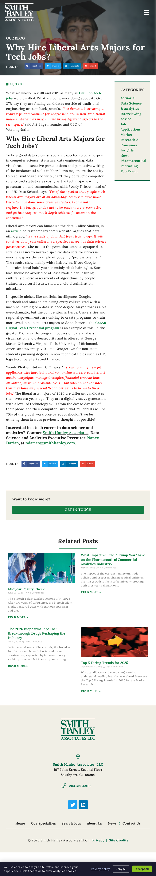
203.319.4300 (80, 786)
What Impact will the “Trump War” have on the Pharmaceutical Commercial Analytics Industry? (113, 559)
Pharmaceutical (133, 161)
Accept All (142, 868)
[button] (34, 66)
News (125, 156)
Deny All (121, 868)
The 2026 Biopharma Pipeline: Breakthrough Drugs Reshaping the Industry (36, 633)
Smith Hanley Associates (65, 432)
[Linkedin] (83, 804)
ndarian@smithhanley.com (50, 443)
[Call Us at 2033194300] (64, 785)
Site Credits (118, 840)
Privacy (98, 840)
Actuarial (128, 98)
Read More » (18, 617)
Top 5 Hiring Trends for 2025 (104, 663)
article (16, 231)
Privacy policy (100, 868)
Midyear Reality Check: (26, 589)
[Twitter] (72, 804)
